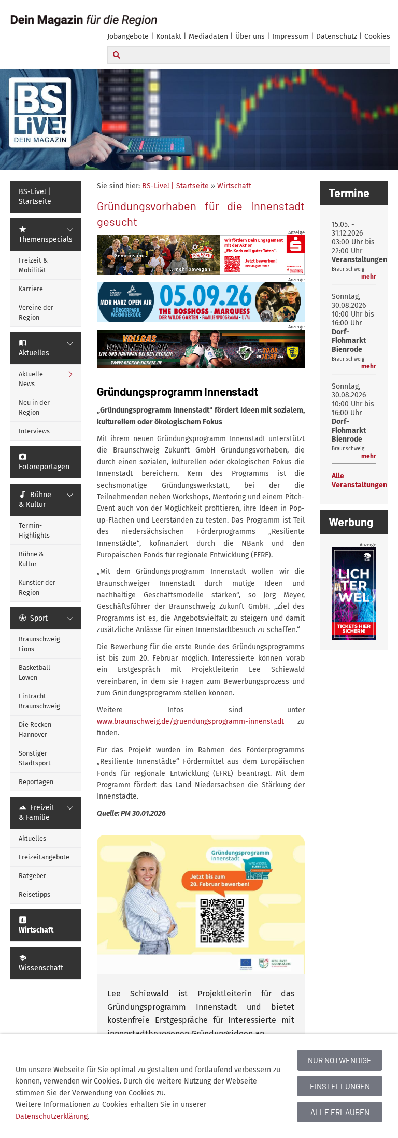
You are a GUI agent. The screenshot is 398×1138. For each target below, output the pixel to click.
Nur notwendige (340, 1060)
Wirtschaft (234, 186)
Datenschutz (336, 36)
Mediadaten (208, 36)
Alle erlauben (339, 1112)
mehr (368, 276)
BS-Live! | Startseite (175, 186)
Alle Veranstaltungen (359, 480)
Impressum (290, 36)
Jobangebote (128, 36)
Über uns (250, 36)
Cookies (377, 36)
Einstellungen (340, 1086)
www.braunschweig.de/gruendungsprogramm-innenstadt (197, 721)
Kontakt (168, 36)
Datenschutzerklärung (52, 1116)
